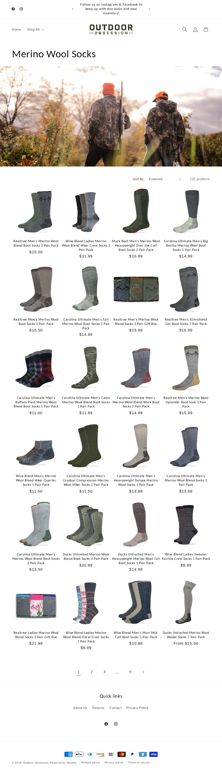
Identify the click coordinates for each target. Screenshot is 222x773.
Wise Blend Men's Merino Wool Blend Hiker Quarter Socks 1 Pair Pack (36, 480)
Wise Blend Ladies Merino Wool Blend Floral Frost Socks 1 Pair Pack (86, 637)
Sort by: (139, 179)
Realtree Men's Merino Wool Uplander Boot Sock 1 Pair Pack (186, 402)
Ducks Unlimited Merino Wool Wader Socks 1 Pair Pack (186, 635)
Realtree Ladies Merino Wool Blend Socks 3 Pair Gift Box (36, 635)
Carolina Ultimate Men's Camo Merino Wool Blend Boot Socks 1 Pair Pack (86, 402)
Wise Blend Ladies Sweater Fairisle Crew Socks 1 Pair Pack (186, 556)
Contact (115, 708)
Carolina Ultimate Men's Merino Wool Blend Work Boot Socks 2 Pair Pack (136, 402)
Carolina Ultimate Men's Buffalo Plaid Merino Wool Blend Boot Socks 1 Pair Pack (36, 402)
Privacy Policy (137, 708)
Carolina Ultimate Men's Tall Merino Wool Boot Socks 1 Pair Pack (86, 323)
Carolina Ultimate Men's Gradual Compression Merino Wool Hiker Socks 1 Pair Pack (86, 480)
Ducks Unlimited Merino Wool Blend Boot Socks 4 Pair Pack (86, 556)
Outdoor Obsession (36, 762)
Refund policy (90, 762)
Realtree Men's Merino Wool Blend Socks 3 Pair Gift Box (135, 321)
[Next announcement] (149, 8)
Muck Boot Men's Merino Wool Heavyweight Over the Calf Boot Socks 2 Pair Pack (136, 245)
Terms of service (139, 762)
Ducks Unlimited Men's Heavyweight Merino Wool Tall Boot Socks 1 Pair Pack (136, 558)
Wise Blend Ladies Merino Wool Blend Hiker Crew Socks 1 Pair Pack (86, 245)
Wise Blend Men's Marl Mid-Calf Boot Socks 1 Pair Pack (136, 635)
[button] (35, 30)
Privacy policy (114, 762)
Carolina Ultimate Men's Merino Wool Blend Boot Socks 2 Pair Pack (36, 558)
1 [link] (79, 672)
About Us (80, 708)
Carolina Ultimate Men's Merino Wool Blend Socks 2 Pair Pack (186, 480)
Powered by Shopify (63, 762)
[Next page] (143, 672)
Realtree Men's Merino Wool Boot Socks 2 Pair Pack (36, 321)
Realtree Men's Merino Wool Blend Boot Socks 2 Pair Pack (36, 243)
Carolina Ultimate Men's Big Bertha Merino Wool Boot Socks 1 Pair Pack (186, 245)
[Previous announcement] (72, 8)
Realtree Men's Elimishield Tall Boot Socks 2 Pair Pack (186, 321)
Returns (98, 708)
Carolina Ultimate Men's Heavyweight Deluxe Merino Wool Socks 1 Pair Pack (136, 480)
